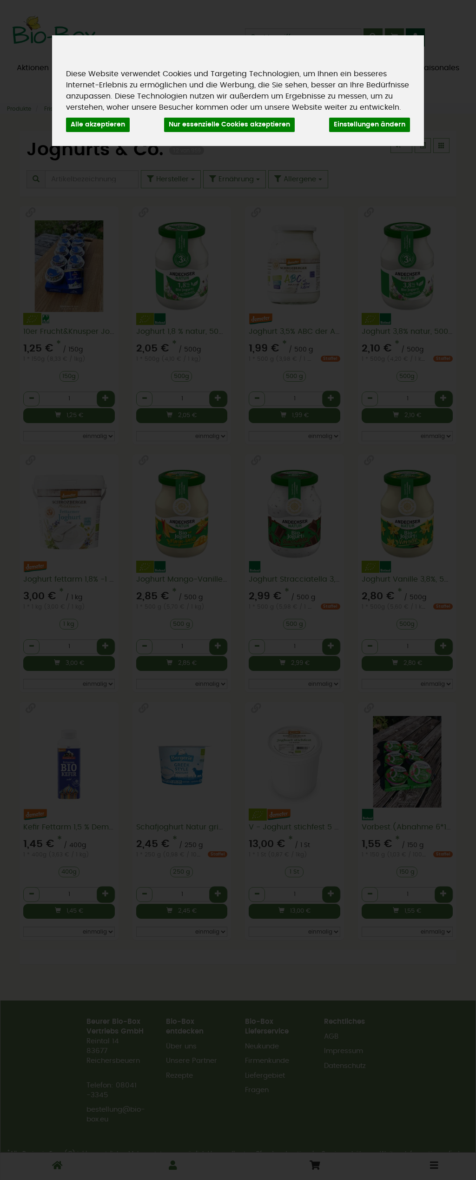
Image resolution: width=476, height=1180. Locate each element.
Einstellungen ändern (369, 124)
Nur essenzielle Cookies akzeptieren (229, 124)
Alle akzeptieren (98, 124)
